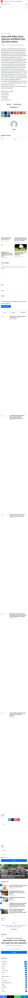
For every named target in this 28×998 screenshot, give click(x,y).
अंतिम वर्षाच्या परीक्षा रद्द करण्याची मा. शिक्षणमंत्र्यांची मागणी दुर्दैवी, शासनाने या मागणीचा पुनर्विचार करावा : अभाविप (18, 615)
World (3, 989)
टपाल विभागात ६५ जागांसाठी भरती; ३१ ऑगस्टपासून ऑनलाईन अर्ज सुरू (14, 1)
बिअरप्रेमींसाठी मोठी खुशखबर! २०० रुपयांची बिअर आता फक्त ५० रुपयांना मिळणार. (17, 893)
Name (2, 284)
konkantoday (17, 104)
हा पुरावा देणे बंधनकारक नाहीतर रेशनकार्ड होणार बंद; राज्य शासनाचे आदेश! (18, 886)
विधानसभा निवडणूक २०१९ (6, 976)
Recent (13, 312)
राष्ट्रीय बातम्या (4, 963)
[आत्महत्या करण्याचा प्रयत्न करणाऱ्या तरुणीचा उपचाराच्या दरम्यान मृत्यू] (5, 563)
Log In (14, 860)
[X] (5, 113)
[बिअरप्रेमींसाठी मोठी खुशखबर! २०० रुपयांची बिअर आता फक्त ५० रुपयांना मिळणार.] (4, 893)
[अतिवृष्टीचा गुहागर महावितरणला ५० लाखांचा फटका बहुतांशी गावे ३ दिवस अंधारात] (7, 247)
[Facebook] (2, 113)
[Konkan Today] (6, 4)
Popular (4, 312)
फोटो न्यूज (3, 972)
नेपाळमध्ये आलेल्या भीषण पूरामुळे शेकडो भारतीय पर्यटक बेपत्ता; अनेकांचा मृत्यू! (13, 876)
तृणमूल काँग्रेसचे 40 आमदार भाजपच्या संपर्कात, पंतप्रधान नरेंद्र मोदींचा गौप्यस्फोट (17, 714)
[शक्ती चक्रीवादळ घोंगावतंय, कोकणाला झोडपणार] (4, 899)
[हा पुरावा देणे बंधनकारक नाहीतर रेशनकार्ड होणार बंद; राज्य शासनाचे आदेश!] (4, 887)
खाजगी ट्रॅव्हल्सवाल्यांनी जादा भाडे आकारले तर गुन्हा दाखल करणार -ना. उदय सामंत (21, 239)
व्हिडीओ (3, 984)
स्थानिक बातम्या (8, 33)
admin (4, 45)
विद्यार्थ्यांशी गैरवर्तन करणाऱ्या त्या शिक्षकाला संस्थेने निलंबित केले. (21, 254)
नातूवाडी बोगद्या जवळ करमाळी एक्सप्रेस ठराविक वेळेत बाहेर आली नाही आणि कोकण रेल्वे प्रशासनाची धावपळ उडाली (17, 905)
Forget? (24, 854)
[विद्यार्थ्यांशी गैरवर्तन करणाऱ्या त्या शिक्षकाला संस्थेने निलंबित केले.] (21, 247)
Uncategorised (5, 970)
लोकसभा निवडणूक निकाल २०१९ (7, 982)
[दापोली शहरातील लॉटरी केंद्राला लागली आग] (7, 188)
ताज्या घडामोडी (4, 980)
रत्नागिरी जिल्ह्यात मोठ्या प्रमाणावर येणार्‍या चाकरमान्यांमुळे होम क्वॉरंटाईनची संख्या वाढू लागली (17, 417)
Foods (3, 991)
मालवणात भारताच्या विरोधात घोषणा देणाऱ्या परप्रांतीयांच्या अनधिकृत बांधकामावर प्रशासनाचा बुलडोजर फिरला (17, 911)
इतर (2, 978)
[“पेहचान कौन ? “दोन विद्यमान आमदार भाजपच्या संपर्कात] (5, 365)
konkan (9, 104)
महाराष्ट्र (3, 966)
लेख (2, 974)
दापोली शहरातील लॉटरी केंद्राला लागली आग (6, 238)
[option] (14, 871)
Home (3, 33)
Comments (22, 312)
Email (2, 290)
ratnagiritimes (14, 107)
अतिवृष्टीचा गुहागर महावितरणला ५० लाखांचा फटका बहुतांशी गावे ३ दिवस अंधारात (7, 254)
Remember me (5, 857)
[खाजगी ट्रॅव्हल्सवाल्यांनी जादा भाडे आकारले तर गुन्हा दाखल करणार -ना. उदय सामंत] (21, 188)
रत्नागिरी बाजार (4, 987)
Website (2, 295)
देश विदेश (3, 968)
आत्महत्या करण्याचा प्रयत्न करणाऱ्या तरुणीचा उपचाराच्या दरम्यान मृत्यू (17, 515)
